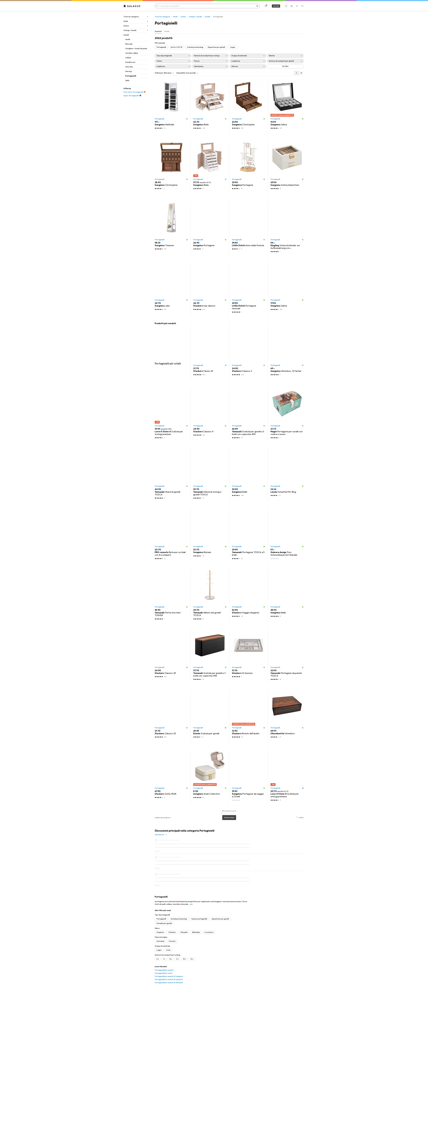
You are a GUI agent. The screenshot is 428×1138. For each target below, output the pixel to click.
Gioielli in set (130, 62)
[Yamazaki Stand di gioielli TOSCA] (171, 474)
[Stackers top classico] (210, 288)
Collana (128, 58)
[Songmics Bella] (210, 167)
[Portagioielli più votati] (171, 343)
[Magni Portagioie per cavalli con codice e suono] (287, 414)
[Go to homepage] (131, 6)
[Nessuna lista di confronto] (291, 6)
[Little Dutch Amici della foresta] (248, 228)
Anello (127, 39)
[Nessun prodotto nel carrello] (302, 6)
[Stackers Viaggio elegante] (248, 595)
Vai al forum (159, 835)
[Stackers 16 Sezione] (248, 656)
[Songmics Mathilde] (171, 107)
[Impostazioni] (266, 6)
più (191, 872)
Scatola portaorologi (195, 47)
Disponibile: (180, 73)
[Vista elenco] (301, 73)
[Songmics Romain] (210, 535)
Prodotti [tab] (158, 31)
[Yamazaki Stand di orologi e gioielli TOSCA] (210, 474)
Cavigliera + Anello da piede (136, 48)
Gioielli (126, 35)
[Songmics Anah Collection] (210, 776)
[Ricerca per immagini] (257, 6)
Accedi (276, 6)
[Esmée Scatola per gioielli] (210, 716)
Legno (232, 47)
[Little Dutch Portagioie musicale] (248, 288)
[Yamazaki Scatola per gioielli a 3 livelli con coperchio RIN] (248, 414)
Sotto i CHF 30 (176, 47)
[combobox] (168, 73)
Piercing (128, 71)
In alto (301, 817)
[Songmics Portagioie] (248, 167)
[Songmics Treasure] (171, 228)
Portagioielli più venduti (164, 938)
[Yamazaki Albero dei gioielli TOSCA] (210, 595)
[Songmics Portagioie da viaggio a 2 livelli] (248, 776)
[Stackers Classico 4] (210, 414)
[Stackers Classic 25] (210, 353)
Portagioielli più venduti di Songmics (169, 945)
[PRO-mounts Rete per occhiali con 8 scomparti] (171, 535)
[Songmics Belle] (210, 107)
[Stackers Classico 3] (248, 353)
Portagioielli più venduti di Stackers (169, 948)
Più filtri (285, 66)
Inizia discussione (295, 832)
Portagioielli (130, 76)
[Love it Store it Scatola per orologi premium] (171, 414)
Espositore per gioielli (216, 47)
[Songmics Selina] (287, 107)
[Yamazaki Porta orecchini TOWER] (171, 595)
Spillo (127, 80)
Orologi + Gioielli (129, 30)
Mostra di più (229, 817)
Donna (126, 26)
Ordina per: (159, 73)
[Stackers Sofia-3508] (171, 776)
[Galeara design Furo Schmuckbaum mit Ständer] (287, 535)
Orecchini (129, 67)
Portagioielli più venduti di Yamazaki (169, 951)
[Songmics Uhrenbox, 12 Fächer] (287, 353)
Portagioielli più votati (163, 942)
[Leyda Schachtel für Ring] (287, 474)
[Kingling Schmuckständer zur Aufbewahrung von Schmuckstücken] (287, 228)
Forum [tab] (166, 31)
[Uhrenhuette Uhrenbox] (287, 716)
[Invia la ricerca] (157, 6)
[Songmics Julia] (171, 288)
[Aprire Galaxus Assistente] (286, 6)
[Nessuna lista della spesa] (297, 6)
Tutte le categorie (131, 17)
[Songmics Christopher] (248, 107)
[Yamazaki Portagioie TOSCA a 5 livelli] (248, 535)
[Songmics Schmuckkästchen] (287, 167)
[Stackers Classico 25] (171, 656)
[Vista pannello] (296, 73)
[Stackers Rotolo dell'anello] (248, 716)
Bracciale (129, 44)
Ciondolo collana (131, 53)
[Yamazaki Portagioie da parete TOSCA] (287, 656)
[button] (187, 119)
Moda (125, 21)
